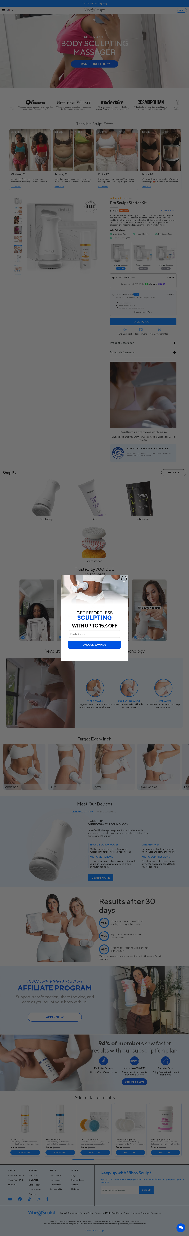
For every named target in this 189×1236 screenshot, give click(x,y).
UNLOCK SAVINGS (94, 644)
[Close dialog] (124, 578)
